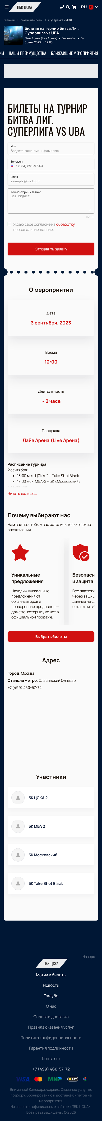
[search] (68, 7)
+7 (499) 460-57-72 (25, 687)
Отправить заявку (51, 249)
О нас (51, 1006)
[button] (12, 166)
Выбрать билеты (51, 636)
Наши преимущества (27, 53)
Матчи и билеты (51, 974)
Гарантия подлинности (51, 1048)
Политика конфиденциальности (51, 1037)
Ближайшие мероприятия (74, 53)
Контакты (51, 1058)
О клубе (51, 995)
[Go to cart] (74, 7)
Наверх (89, 956)
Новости (51, 985)
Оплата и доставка (51, 1016)
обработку (65, 224)
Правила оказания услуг (51, 1027)
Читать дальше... (22, 493)
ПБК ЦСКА (24, 7)
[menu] (7, 7)
